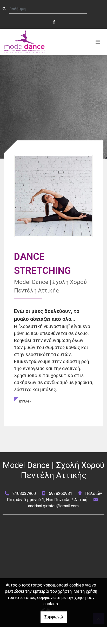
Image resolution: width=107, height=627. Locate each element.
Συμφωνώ (53, 617)
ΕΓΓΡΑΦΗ (25, 401)
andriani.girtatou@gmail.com (53, 505)
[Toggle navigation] (97, 42)
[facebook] (53, 21)
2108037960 (24, 493)
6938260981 (60, 493)
